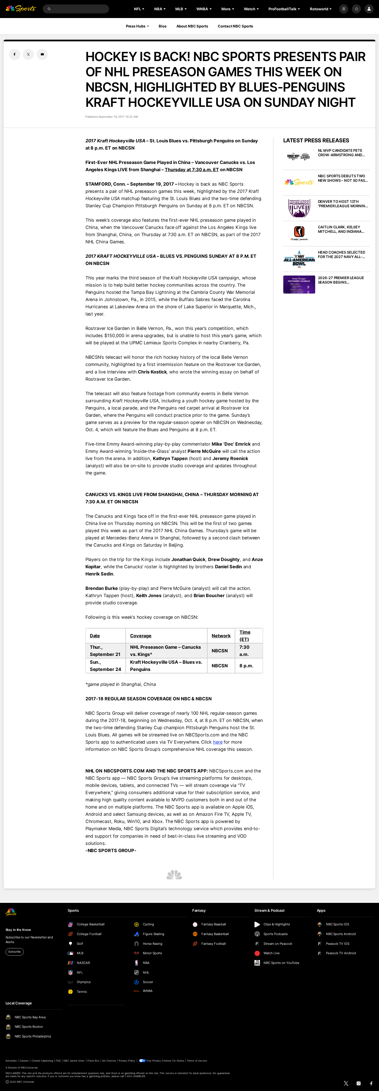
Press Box (93, 1060)
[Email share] (42, 54)
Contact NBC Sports (235, 26)
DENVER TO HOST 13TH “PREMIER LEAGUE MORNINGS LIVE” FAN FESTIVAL (344, 203)
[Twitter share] (28, 54)
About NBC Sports (192, 26)
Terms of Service (197, 1060)
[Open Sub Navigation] (143, 9)
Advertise (11, 1060)
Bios (162, 26)
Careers (24, 1060)
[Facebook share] (14, 54)
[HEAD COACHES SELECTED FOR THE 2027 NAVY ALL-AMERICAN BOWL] (299, 259)
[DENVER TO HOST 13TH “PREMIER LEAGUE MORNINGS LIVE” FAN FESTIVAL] (299, 208)
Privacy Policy (127, 1060)
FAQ (58, 1060)
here (218, 742)
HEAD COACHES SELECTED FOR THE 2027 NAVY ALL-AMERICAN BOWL (341, 254)
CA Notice (178, 1060)
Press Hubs (135, 26)
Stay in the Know (18, 930)
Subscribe (14, 951)
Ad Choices (109, 1060)
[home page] (21, 9)
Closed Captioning (42, 1060)
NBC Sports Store (74, 1060)
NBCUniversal (29, 1067)
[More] (343, 9)
